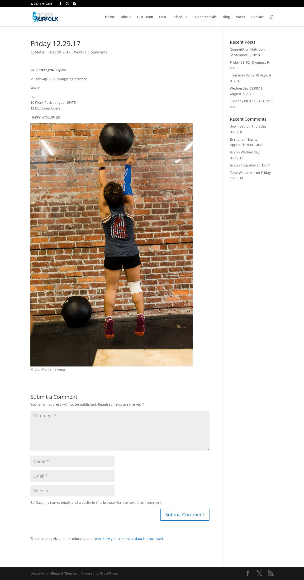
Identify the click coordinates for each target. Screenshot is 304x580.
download (238, 126)
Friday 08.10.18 (242, 62)
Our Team (145, 17)
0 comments (97, 52)
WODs (79, 52)
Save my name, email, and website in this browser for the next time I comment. (99, 502)
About (126, 17)
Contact (257, 17)
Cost (162, 17)
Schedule (180, 17)
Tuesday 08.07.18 (243, 101)
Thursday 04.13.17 (255, 165)
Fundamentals (205, 17)
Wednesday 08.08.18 (246, 88)
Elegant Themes (64, 573)
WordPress (109, 573)
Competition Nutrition (247, 49)
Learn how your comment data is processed (128, 538)
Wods (240, 17)
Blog (226, 17)
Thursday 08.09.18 (244, 75)
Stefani (40, 52)
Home (110, 17)
